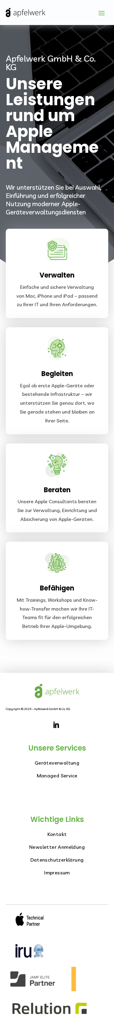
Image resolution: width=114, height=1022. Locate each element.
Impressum (57, 873)
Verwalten (57, 275)
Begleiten (57, 373)
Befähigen (57, 588)
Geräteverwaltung (57, 763)
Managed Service (57, 776)
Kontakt (57, 834)
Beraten (57, 490)
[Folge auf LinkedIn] (56, 725)
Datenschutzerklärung (57, 860)
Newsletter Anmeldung (57, 847)
